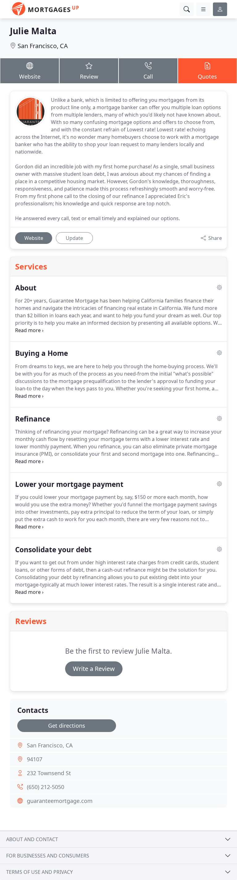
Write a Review (94, 668)
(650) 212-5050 (45, 787)
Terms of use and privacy (39, 872)
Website (29, 76)
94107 (34, 759)
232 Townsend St (49, 773)
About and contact (32, 839)
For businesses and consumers (47, 855)
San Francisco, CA (43, 46)
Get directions (66, 725)
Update (74, 238)
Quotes (207, 76)
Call (148, 76)
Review (89, 76)
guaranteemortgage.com (60, 800)
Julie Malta (33, 31)
